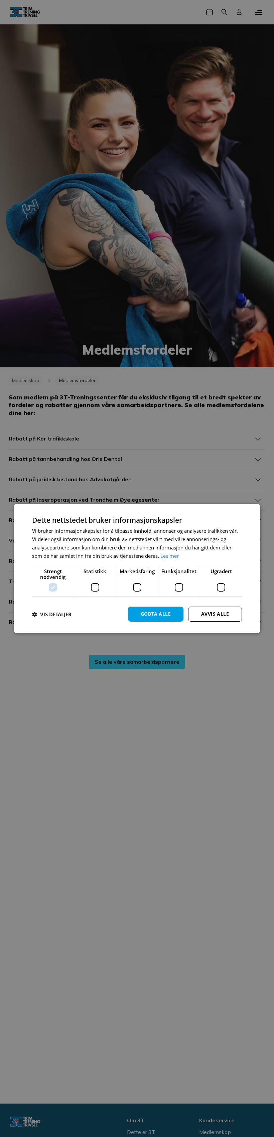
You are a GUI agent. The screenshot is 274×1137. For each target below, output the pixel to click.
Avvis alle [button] (215, 614)
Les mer (169, 555)
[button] (52, 614)
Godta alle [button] (156, 614)
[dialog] (137, 568)
